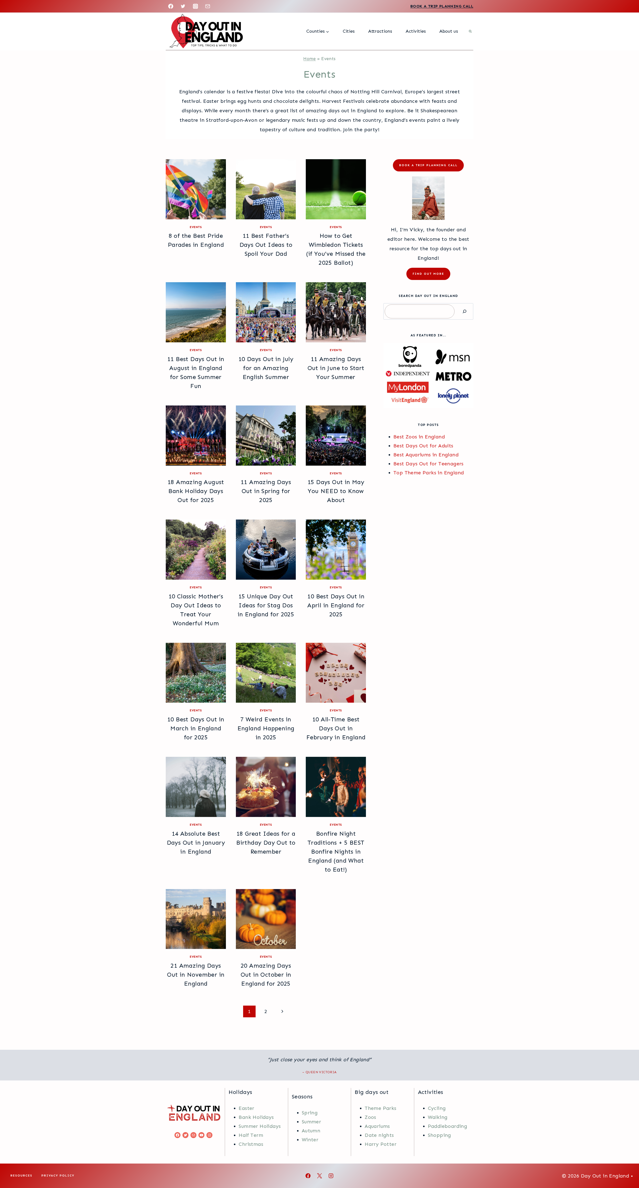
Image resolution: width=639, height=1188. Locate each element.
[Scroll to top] (627, 1168)
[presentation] (196, 189)
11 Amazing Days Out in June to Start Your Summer (336, 368)
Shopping (439, 1135)
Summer (311, 1122)
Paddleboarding (447, 1126)
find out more (428, 273)
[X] (319, 1176)
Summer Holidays (260, 1126)
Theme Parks (380, 1108)
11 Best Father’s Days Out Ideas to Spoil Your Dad (266, 244)
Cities (349, 31)
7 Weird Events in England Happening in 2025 (266, 728)
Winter (310, 1140)
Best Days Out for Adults (423, 446)
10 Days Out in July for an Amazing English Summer (266, 368)
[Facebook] (171, 6)
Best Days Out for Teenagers (428, 464)
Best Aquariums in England (426, 455)
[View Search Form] (470, 31)
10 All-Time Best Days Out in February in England (336, 728)
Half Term (251, 1135)
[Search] (464, 311)
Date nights (379, 1135)
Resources (21, 1175)
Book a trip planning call (428, 165)
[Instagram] (195, 6)
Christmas (251, 1144)
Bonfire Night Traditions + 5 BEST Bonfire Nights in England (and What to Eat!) (336, 851)
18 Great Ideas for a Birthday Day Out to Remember (266, 842)
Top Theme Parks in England (428, 473)
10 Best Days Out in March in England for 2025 (195, 728)
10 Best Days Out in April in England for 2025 (335, 605)
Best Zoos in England (419, 437)
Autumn (311, 1131)
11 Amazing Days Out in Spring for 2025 (266, 491)
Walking (438, 1117)
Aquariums (377, 1126)
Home (309, 58)
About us (448, 31)
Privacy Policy (57, 1175)
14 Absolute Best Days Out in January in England (196, 842)
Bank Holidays (256, 1117)
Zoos (370, 1117)
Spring (310, 1113)
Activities (416, 31)
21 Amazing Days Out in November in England (195, 974)
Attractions (380, 31)
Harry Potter (380, 1144)
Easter (246, 1108)
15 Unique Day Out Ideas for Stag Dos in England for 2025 (266, 605)
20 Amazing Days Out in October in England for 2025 (266, 974)
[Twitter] (183, 6)
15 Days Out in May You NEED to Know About (336, 491)
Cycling (437, 1108)
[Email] (208, 6)
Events (196, 227)
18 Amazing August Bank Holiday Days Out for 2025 (195, 491)
